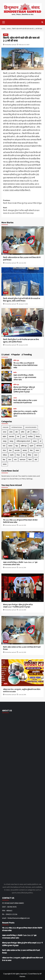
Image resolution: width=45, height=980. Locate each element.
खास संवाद (11, 436)
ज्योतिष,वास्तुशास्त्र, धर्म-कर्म (23, 441)
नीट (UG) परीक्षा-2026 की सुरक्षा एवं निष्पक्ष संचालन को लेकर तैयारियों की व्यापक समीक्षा (25, 365)
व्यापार (35, 455)
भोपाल (4, 450)
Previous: (22, 201)
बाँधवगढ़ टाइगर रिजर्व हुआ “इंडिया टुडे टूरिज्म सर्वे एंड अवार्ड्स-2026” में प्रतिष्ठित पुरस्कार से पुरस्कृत (24, 389)
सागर (15, 459)
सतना (9, 459)
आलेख (10, 432)
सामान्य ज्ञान (22, 459)
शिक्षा (4, 459)
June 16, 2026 (22, 263)
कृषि (28, 432)
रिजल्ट (18, 455)
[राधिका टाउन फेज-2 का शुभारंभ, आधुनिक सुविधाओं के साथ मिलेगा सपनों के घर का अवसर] (6, 412)
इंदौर (17, 432)
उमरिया (22, 432)
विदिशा (29, 455)
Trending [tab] (27, 354)
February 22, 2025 (24, 44)
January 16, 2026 (23, 345)
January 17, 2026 (23, 304)
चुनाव (23, 436)
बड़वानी (31, 446)
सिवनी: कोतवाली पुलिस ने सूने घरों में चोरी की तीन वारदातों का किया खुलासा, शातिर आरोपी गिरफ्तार (21, 299)
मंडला (10, 450)
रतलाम (37, 450)
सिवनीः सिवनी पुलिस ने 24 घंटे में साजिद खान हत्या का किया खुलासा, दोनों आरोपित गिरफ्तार (21, 340)
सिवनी (30, 459)
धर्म (40, 441)
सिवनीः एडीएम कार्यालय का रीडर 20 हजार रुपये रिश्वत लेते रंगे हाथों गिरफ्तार (25, 401)
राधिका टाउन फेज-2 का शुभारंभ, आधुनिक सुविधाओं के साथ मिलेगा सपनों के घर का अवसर (25, 413)
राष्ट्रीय (12, 455)
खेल (18, 436)
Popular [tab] (16, 354)
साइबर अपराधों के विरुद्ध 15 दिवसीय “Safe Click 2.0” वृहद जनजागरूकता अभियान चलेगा (24, 377)
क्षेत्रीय (15, 372)
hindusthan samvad (10, 44)
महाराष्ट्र (25, 450)
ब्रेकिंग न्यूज (16, 360)
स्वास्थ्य (4, 464)
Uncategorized (30, 427)
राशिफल (5, 455)
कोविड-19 (35, 432)
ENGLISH (5, 427)
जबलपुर (4, 441)
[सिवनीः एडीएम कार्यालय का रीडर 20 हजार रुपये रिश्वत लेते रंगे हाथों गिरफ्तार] (22, 240)
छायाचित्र (30, 436)
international (16, 427)
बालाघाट (10, 446)
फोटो (4, 446)
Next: (21, 210)
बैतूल (17, 446)
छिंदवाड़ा (38, 436)
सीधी (36, 459)
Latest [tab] (6, 354)
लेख (24, 455)
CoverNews (32, 974)
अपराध (5, 35)
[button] (3, 22)
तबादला (35, 441)
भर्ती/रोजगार (39, 446)
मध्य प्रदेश (17, 450)
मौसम (31, 450)
